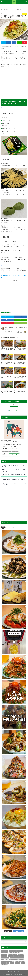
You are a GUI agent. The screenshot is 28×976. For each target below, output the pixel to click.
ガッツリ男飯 (4, 312)
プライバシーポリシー (17, 971)
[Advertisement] (14, 83)
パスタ (2, 959)
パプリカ (6, 959)
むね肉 (7, 952)
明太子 (13, 961)
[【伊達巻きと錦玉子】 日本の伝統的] (14, 592)
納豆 (10, 312)
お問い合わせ (9, 971)
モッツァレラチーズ (4, 961)
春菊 (16, 961)
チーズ (8, 957)
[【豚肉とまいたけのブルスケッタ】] (14, 842)
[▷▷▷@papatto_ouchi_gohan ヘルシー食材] (14, 692)
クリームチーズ (4, 956)
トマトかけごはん (16, 957)
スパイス (22, 956)
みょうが (3, 952)
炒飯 (18, 961)
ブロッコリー (15, 959)
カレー (19, 954)
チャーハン (3, 957)
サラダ (18, 956)
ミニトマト (21, 959)
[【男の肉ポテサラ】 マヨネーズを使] (14, 767)
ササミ (15, 956)
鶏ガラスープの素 (4, 964)
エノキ (9, 954)
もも (10, 952)
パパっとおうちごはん (14, 453)
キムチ (23, 954)
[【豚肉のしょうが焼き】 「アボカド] (14, 742)
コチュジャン (10, 956)
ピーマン (10, 959)
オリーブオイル (14, 954)
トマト (11, 957)
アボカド (18, 952)
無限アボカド (22, 961)
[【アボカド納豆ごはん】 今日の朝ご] (14, 817)
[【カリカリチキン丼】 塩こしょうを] (14, 867)
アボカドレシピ (4, 954)
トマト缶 (22, 957)
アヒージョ (14, 952)
